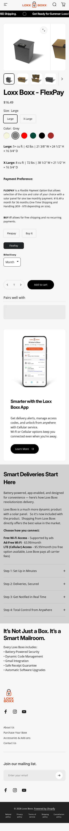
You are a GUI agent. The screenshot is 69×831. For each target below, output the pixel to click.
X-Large (28, 118)
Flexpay (11, 233)
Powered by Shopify (44, 808)
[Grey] (15, 136)
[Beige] (7, 136)
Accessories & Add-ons (17, 738)
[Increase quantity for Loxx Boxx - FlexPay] (20, 284)
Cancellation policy (59, 815)
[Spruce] (33, 136)
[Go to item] (9, 78)
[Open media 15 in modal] (43, 30)
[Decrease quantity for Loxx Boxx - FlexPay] (7, 284)
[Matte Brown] (51, 136)
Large (10, 118)
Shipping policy (45, 815)
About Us (9, 727)
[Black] (42, 136)
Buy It (29, 233)
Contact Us (10, 743)
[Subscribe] (59, 775)
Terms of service (32, 815)
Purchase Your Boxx (15, 732)
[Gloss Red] (24, 136)
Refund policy (8, 815)
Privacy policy (20, 815)
